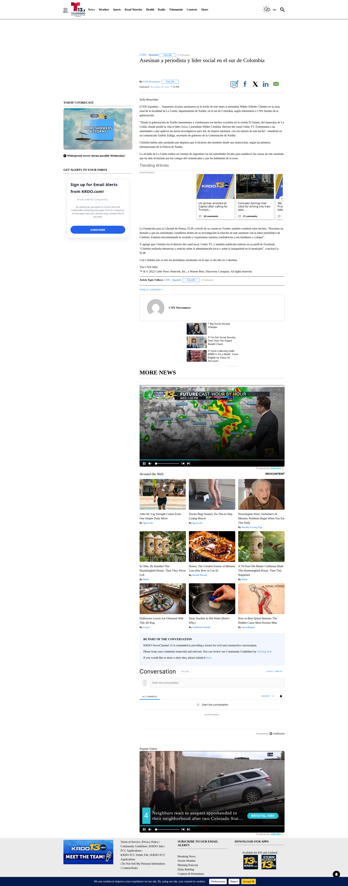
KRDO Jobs (156, 862)
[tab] (150, 696)
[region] (212, 715)
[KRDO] (78, 9)
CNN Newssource (151, 81)
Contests (192, 9)
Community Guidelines (134, 862)
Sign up (278, 671)
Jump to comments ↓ (151, 289)
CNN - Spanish (172, 280)
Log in (269, 671)
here (208, 657)
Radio (161, 9)
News (91, 9)
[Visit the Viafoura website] (277, 758)
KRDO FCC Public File (134, 871)
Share (204, 9)
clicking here (264, 651)
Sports (117, 9)
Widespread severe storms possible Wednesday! (96, 155)
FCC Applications (131, 867)
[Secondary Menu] (68, 9)
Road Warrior (133, 9)
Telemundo (176, 9)
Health (150, 9)
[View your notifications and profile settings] (281, 696)
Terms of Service (130, 858)
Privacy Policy (150, 858)
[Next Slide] (281, 198)
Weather (104, 9)
